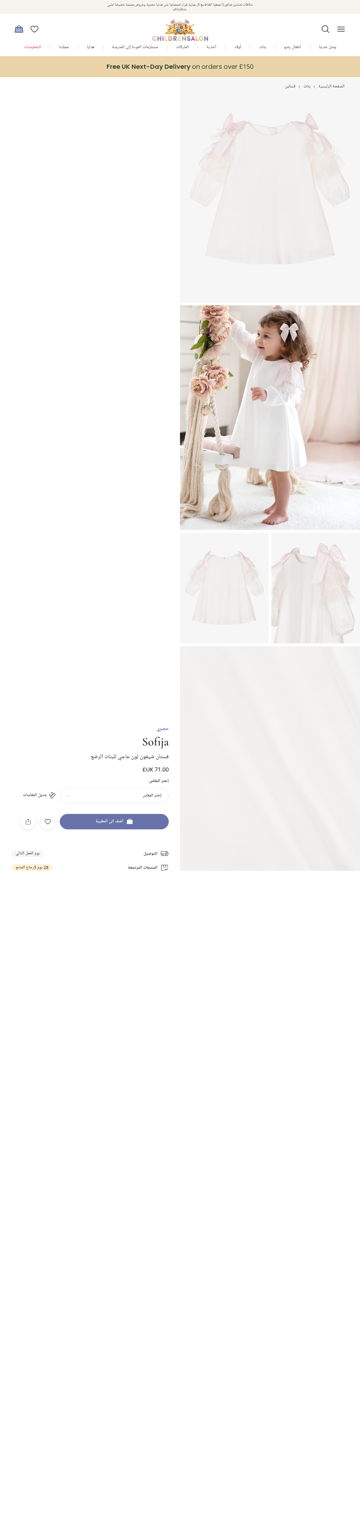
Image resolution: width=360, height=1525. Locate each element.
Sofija (155, 741)
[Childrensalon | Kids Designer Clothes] (180, 27)
